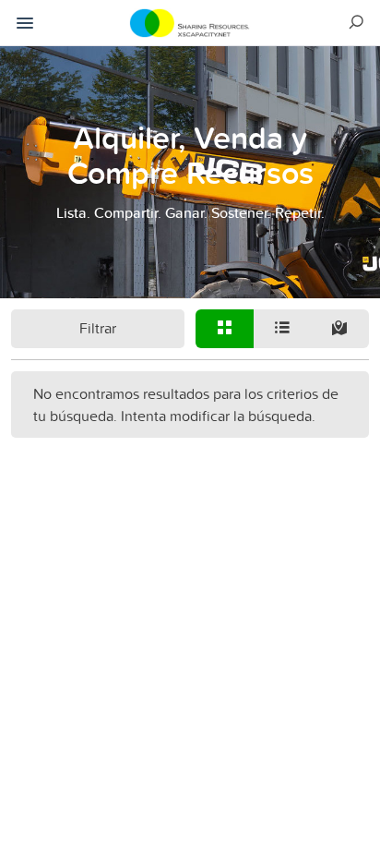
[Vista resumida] (225, 328)
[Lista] (283, 328)
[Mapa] (340, 328)
